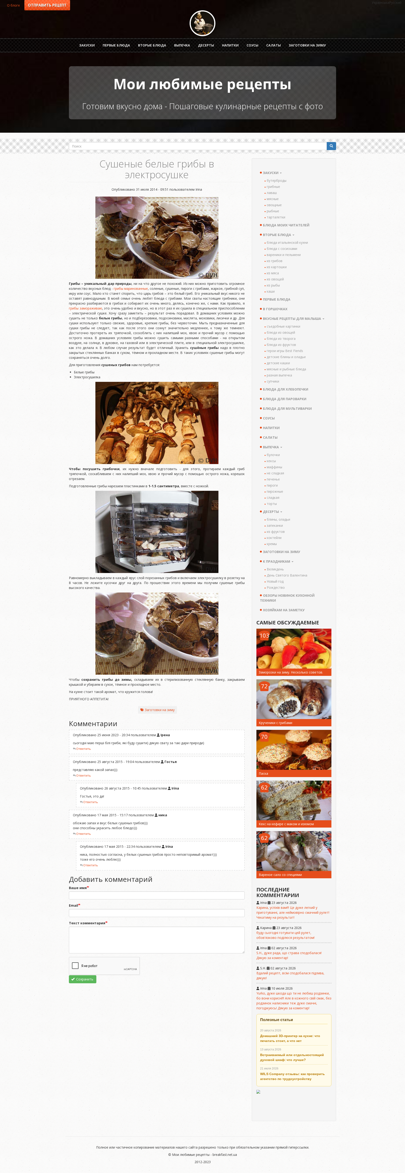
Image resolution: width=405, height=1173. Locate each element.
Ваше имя (78, 888)
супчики (273, 381)
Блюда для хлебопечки (285, 389)
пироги (272, 485)
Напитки (230, 45)
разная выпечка (279, 375)
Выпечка (182, 45)
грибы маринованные (131, 288)
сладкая (273, 497)
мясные (273, 199)
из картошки (277, 267)
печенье (273, 479)
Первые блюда (116, 45)
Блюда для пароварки (284, 399)
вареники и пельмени (284, 254)
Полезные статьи (276, 1020)
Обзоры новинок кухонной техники (287, 598)
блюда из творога (281, 338)
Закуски (87, 45)
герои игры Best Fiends (285, 350)
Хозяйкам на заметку (283, 610)
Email (73, 905)
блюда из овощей (281, 332)
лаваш (272, 192)
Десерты (206, 45)
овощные (274, 205)
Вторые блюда (152, 45)
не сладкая (275, 473)
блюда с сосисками (282, 248)
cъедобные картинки (283, 326)
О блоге (13, 5)
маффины (274, 467)
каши (271, 291)
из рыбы (273, 285)
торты (272, 503)
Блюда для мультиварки (287, 408)
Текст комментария (87, 923)
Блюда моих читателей (286, 225)
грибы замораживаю (85, 308)
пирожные (275, 491)
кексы (271, 461)
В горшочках (275, 309)
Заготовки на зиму (307, 45)
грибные (273, 186)
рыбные (273, 211)
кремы (272, 544)
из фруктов (276, 531)
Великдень (275, 569)
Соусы (252, 45)
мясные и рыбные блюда (286, 369)
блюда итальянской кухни (287, 242)
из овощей (275, 279)
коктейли (274, 537)
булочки (273, 455)
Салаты (273, 45)
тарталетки (276, 217)
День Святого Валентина (287, 575)
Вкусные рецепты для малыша (292, 318)
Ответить (83, 749)
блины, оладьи (278, 519)
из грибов (274, 261)
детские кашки (278, 363)
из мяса (273, 273)
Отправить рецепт (47, 5)
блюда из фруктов (281, 344)
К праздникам (277, 561)
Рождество (276, 587)
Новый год (275, 581)
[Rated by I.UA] (293, 1103)
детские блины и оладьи (286, 357)
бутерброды (276, 180)
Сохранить (84, 979)
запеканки (275, 525)
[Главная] (202, 23)
